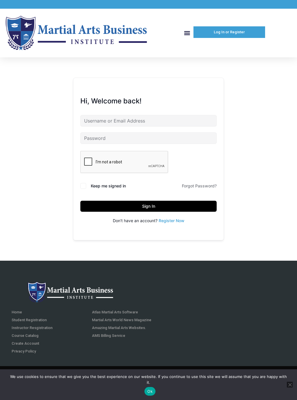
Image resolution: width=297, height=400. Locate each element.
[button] (187, 33)
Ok (150, 391)
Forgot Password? (199, 185)
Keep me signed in (108, 185)
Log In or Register (229, 32)
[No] (290, 385)
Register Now (171, 220)
